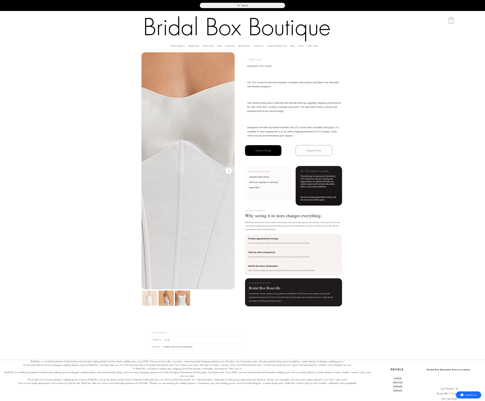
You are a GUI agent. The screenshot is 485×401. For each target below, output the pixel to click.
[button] (451, 20)
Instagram (398, 381)
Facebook (397, 385)
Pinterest (397, 390)
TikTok (398, 377)
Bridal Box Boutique (237, 27)
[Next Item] (228, 171)
